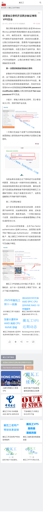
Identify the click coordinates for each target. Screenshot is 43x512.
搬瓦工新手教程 (14, 8)
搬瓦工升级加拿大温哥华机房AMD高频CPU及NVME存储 (12, 334)
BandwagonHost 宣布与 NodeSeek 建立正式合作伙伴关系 (31, 334)
